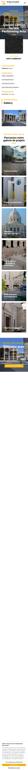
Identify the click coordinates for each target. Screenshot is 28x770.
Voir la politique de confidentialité (14, 762)
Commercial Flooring (8, 83)
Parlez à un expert (14, 366)
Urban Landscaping (8, 75)
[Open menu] (24, 2)
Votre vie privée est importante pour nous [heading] (12, 744)
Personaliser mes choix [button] (14, 768)
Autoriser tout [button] (14, 765)
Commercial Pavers (7, 79)
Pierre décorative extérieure (10, 87)
